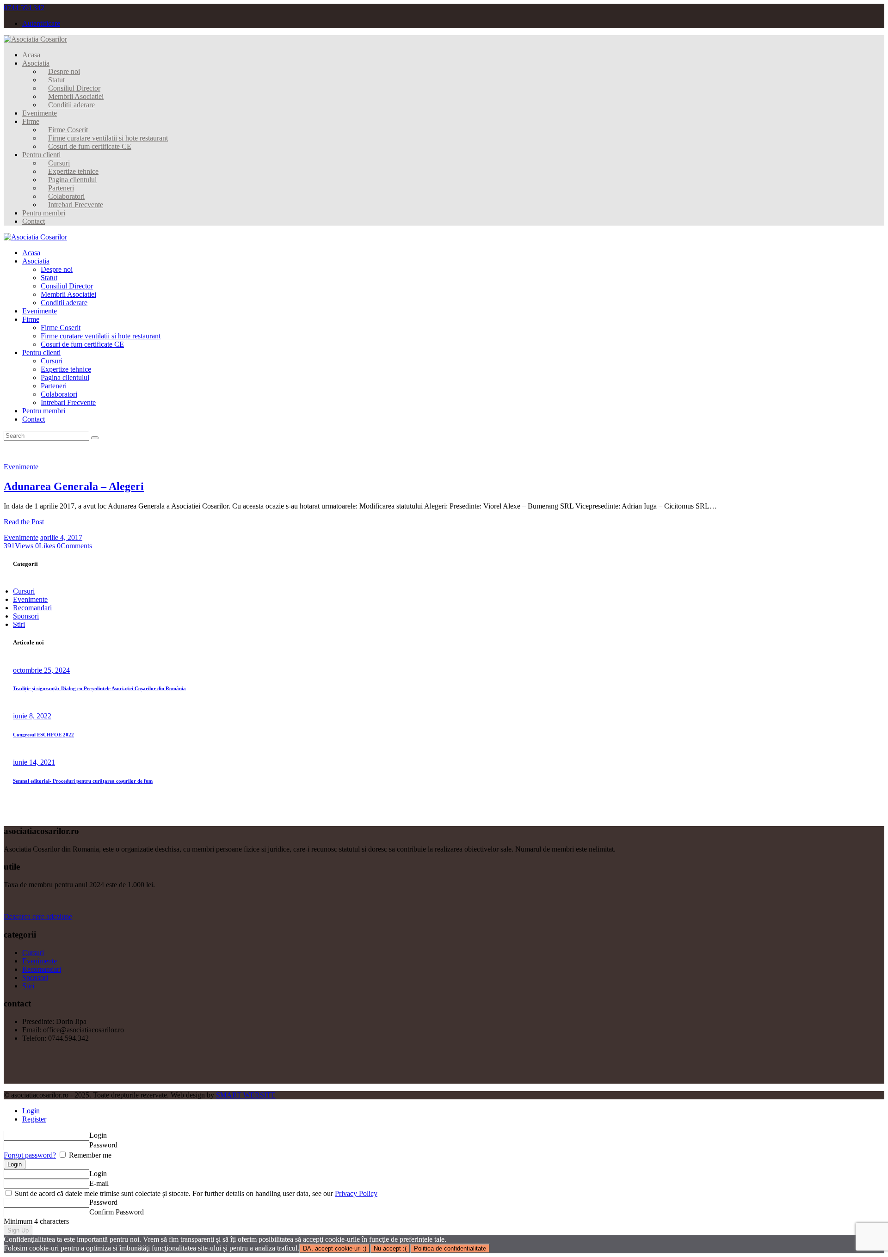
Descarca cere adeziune (38, 916)
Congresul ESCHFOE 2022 (43, 734)
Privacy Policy (356, 1193)
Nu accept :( (390, 1248)
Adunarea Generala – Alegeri (74, 486)
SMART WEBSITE (246, 1095)
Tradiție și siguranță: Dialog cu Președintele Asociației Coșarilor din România (99, 688)
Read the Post (24, 522)
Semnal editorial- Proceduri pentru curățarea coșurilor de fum (83, 781)
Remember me (89, 1155)
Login (31, 1111)
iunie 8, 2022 (32, 716)
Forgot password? (30, 1155)
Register (34, 1119)
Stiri (19, 624)
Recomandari (32, 608)
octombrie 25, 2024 (41, 670)
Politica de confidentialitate (450, 1248)
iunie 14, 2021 (34, 762)
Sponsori (26, 616)
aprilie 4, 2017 (61, 537)
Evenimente (21, 467)
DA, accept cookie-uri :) (334, 1248)
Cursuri (24, 591)
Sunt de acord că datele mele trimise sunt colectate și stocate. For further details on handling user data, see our (195, 1193)
